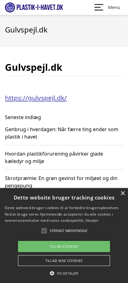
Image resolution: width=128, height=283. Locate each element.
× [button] (122, 193)
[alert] (64, 235)
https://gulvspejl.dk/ (36, 97)
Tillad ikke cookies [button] (64, 260)
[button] (64, 273)
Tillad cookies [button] (64, 246)
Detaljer (91, 220)
